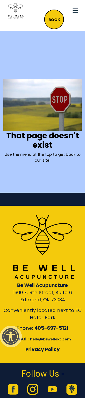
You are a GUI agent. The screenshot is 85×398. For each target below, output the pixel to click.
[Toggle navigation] (75, 10)
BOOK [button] (54, 19)
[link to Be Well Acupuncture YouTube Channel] (52, 389)
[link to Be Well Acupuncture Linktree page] (71, 389)
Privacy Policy (43, 349)
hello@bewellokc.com (50, 339)
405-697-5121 (51, 328)
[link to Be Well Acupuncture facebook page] (13, 389)
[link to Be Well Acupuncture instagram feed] (32, 389)
